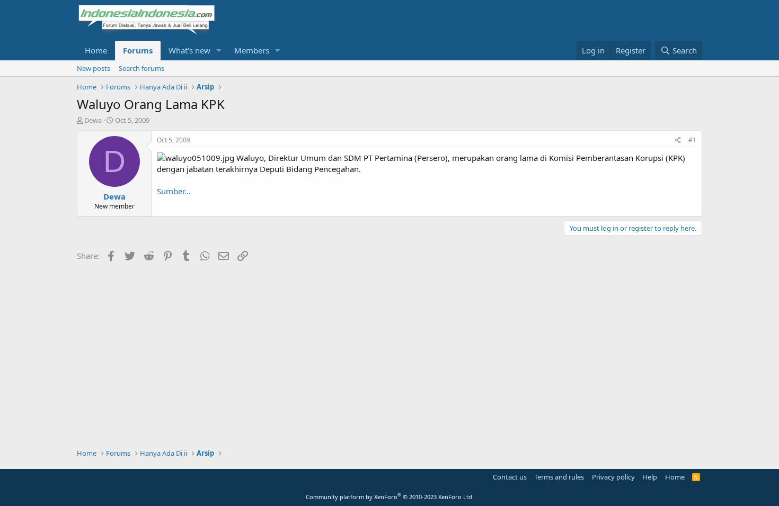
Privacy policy (613, 477)
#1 (692, 139)
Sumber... (174, 191)
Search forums (141, 68)
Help (649, 477)
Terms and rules (559, 477)
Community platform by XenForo (390, 497)
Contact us (510, 477)
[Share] (678, 140)
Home (96, 50)
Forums (138, 50)
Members (251, 50)
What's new (189, 50)
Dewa (93, 120)
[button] (218, 50)
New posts (93, 68)
